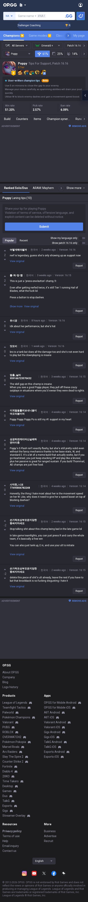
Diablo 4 (7, 771)
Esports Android (54, 751)
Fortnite (7, 766)
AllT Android (52, 712)
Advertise (50, 836)
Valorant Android (55, 722)
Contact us (9, 850)
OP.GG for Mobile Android (60, 702)
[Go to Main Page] (10, 5)
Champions (13, 35)
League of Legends (14, 702)
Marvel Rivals (10, 746)
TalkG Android (53, 742)
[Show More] (22, 5)
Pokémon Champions (16, 717)
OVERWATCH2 (11, 737)
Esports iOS (51, 756)
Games (7, 791)
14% (75, 53)
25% (60, 53)
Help (5, 841)
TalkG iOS (50, 746)
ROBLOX (8, 732)
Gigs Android (52, 732)
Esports (7, 805)
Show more (16, 306)
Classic (62, 35)
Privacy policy (11, 831)
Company (8, 677)
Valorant (8, 722)
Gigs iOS (49, 737)
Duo (5, 796)
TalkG (6, 801)
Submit (44, 226)
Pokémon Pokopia (14, 742)
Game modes (39, 35)
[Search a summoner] (69, 16)
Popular (9, 240)
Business (50, 831)
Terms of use (11, 836)
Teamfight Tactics (14, 707)
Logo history (10, 687)
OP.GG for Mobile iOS (57, 707)
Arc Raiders (9, 751)
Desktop (7, 786)
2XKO (6, 776)
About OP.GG (10, 672)
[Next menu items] (68, 35)
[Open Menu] (80, 5)
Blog (5, 682)
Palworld (8, 712)
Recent (24, 240)
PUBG (6, 727)
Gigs (5, 810)
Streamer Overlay (13, 815)
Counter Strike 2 (12, 761)
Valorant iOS (52, 727)
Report (79, 265)
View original (17, 261)
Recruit (48, 841)
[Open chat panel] (85, 95)
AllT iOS (49, 717)
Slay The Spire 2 (12, 756)
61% (45, 53)
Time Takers (10, 781)
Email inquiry (10, 846)
